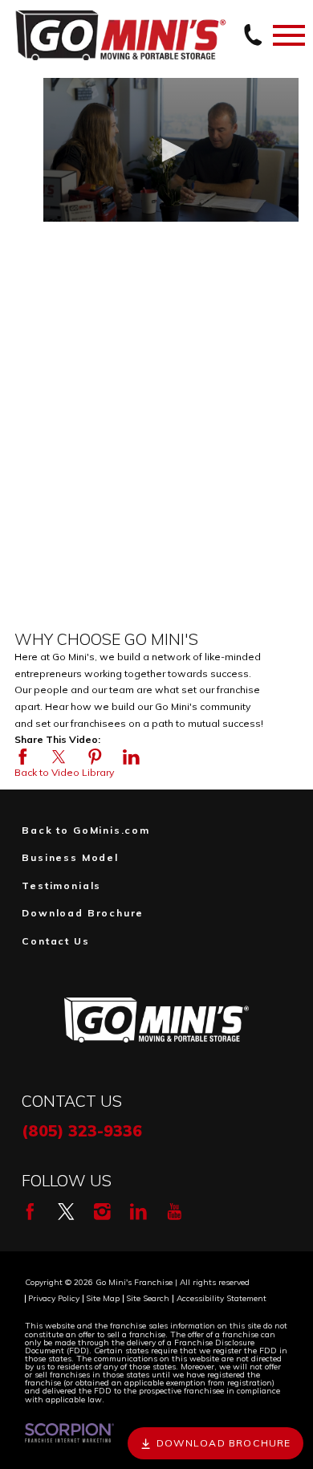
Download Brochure (83, 913)
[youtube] (174, 1211)
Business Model (70, 857)
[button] (171, 150)
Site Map (103, 1299)
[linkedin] (138, 1211)
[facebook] (30, 1211)
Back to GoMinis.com (86, 830)
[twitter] (66, 1211)
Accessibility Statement (221, 1299)
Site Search (147, 1299)
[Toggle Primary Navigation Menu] (289, 35)
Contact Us (55, 941)
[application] (171, 150)
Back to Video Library (64, 772)
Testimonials (61, 885)
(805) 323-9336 (82, 1130)
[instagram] (102, 1211)
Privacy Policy (53, 1299)
